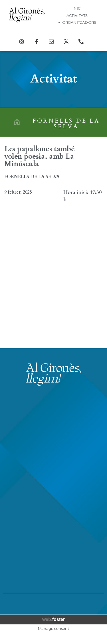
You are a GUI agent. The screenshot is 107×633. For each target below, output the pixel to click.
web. (53, 619)
